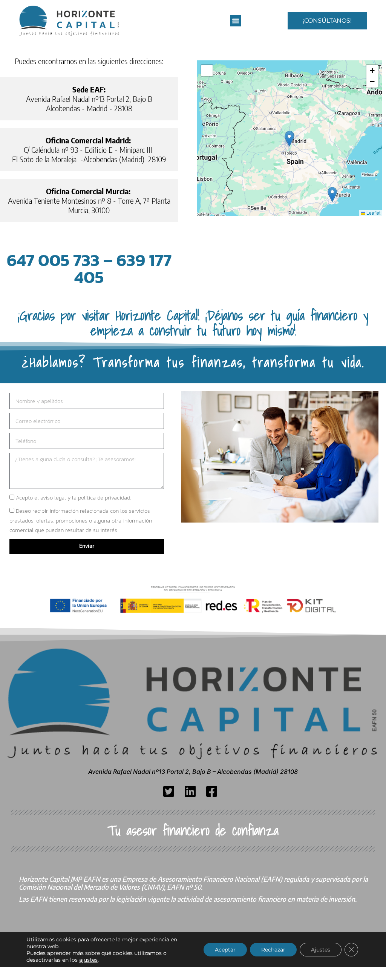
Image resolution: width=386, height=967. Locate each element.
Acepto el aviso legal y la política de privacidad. (73, 497)
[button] (235, 20)
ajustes (88, 959)
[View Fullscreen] (207, 70)
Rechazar (273, 949)
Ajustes (320, 949)
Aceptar (225, 949)
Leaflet (372, 212)
